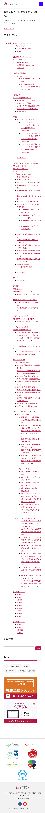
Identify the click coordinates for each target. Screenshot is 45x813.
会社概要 (20, 51)
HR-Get (15, 278)
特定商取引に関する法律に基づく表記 (26, 163)
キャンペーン (21, 158)
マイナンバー (10, 671)
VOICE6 (19, 608)
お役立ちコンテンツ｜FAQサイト (24, 411)
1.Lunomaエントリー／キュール (28, 182)
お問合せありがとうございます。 (24, 316)
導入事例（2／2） (19, 592)
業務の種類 (21, 207)
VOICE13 (20, 633)
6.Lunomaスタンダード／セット (28, 204)
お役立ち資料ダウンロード (22, 330)
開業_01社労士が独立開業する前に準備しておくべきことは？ (31, 420)
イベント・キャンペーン (25, 119)
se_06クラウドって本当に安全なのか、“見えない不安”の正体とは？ (31, 570)
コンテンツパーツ (19, 360)
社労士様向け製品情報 (20, 62)
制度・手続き (15, 666)
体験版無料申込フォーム (25, 65)
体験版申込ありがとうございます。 (25, 300)
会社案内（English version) (22, 57)
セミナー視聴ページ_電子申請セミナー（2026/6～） (30, 138)
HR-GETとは (21, 280)
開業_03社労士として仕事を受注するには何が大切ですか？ (31, 433)
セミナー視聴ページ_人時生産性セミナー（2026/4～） (30, 128)
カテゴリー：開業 (23, 414)
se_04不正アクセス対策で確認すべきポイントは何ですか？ (31, 548)
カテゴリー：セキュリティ (26, 518)
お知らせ (16, 117)
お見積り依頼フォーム (24, 177)
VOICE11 (20, 627)
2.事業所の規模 (26, 267)
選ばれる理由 (17, 59)
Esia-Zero (20, 68)
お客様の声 (16, 95)
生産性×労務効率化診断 (21, 362)
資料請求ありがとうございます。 (24, 319)
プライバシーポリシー (20, 166)
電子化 (26, 666)
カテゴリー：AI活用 (24, 469)
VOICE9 (19, 616)
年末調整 (21, 671)
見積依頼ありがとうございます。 (24, 291)
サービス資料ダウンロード (22, 98)
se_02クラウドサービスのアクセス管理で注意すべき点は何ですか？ (31, 531)
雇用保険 (31, 671)
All (6, 666)
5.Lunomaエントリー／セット (27, 201)
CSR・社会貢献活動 (24, 48)
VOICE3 (19, 600)
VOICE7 (19, 611)
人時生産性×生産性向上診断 (27, 406)
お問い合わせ (17, 289)
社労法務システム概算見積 (22, 174)
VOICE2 (19, 597)
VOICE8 (19, 613)
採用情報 (16, 286)
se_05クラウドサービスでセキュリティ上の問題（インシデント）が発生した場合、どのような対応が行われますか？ (31, 559)
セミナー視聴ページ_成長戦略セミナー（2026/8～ (30, 149)
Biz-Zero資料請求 (27, 84)
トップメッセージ (19, 46)
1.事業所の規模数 (23, 264)
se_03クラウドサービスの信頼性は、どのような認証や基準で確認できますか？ (31, 540)
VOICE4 (19, 602)
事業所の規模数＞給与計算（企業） (29, 250)
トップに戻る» (9, 29)
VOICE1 (19, 594)
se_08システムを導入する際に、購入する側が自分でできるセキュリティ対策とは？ (31, 583)
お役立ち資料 (21, 111)
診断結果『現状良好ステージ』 (28, 403)
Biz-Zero (20, 76)
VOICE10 (20, 624)
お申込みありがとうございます (23, 327)
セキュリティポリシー (20, 169)
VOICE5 (19, 605)
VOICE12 (20, 630)
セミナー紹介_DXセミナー (30, 122)
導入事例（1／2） (19, 622)
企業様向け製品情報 (19, 73)
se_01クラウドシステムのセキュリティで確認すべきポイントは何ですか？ (31, 523)
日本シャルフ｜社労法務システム (19, 43)
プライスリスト (18, 171)
